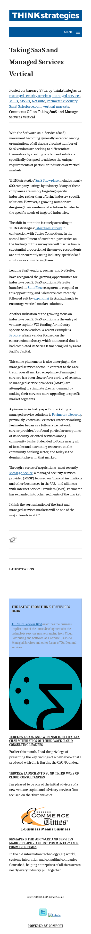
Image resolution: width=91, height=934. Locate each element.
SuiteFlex (35, 287)
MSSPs (25, 101)
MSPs (13, 101)
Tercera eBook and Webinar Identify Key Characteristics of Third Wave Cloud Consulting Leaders (44, 740)
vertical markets (56, 106)
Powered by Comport (45, 926)
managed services (66, 96)
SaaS (13, 106)
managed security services (30, 96)
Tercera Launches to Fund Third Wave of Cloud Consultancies (44, 775)
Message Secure (21, 473)
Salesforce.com (29, 106)
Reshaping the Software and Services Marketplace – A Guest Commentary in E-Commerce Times (44, 843)
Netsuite (38, 101)
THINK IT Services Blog (27, 624)
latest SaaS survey (48, 228)
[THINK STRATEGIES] (45, 17)
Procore (15, 335)
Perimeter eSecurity (62, 101)
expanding (41, 298)
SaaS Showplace (47, 180)
